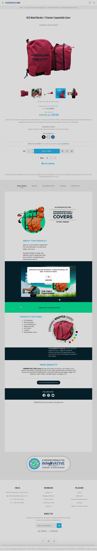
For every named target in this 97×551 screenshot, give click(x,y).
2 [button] (40, 101)
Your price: (48, 115)
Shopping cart (90, 2)
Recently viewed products (79, 499)
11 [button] (56, 101)
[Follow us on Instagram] (48, 541)
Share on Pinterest (55, 158)
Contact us (48, 492)
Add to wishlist (62, 151)
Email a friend (72, 151)
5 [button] (45, 101)
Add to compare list (67, 151)
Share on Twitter (47, 158)
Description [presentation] (22, 186)
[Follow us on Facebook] (43, 541)
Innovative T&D (53, 106)
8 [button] (51, 101)
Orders (79, 492)
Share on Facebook (51, 158)
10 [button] (54, 101)
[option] (24, 93)
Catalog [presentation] (63, 186)
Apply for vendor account (79, 506)
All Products (48, 550)
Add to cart (46, 151)
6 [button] (47, 101)
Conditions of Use (48, 502)
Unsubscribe (54, 531)
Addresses (79, 496)
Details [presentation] (34, 186)
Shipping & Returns (48, 496)
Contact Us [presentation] (75, 186)
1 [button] (38, 101)
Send (59, 525)
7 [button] (49, 101)
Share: (42, 158)
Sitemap (79, 502)
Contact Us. (65, 144)
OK (48, 277)
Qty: (24, 151)
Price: (46, 112)
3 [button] (42, 101)
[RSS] (54, 541)
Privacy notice (48, 499)
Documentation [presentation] (49, 186)
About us (48, 506)
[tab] (22, 186)
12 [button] (58, 101)
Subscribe (43, 531)
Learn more (48, 280)
